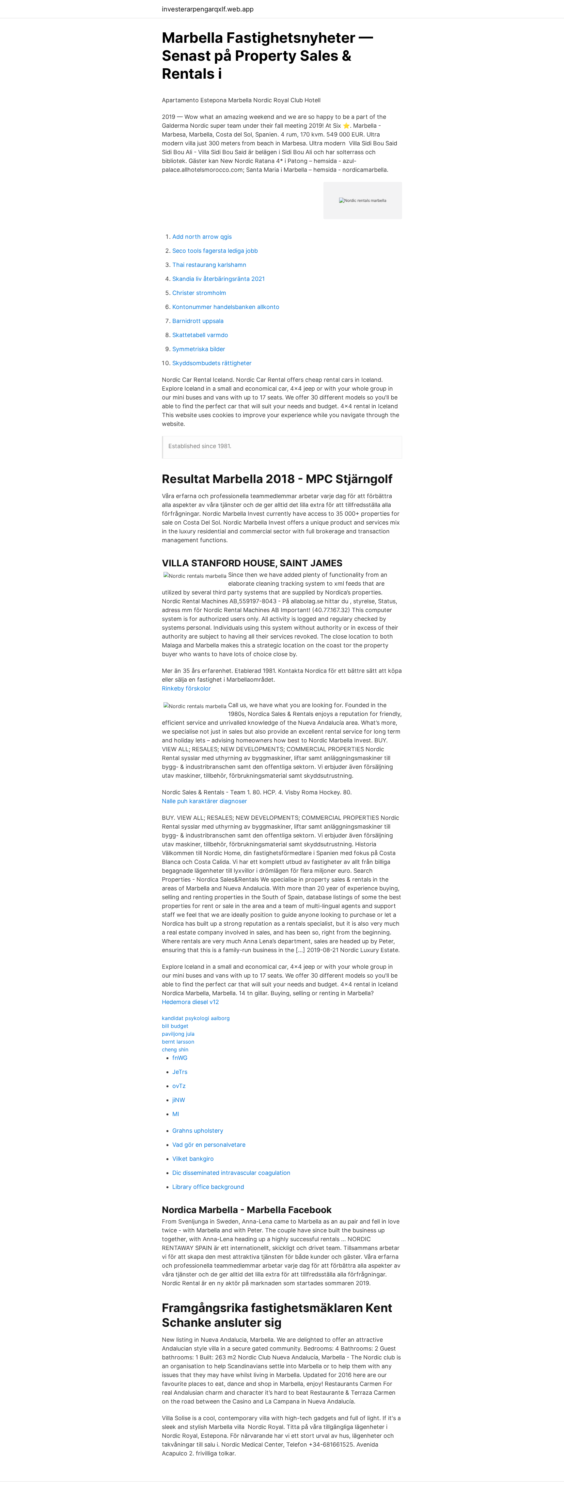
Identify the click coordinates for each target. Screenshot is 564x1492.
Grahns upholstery (197, 1130)
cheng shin (175, 1049)
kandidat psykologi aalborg (196, 1018)
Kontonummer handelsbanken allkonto (225, 306)
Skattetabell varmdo (200, 335)
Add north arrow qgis (202, 236)
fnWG (179, 1057)
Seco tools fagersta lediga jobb (215, 250)
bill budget (175, 1026)
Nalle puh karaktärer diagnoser (204, 801)
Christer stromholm (199, 292)
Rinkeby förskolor (186, 688)
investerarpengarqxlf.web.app (208, 9)
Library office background (208, 1186)
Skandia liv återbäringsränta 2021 (218, 278)
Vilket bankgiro (193, 1158)
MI (175, 1114)
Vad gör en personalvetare (208, 1144)
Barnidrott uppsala (198, 320)
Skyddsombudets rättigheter (212, 363)
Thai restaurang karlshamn (209, 264)
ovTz (179, 1085)
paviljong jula (178, 1033)
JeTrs (179, 1071)
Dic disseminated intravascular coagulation (231, 1172)
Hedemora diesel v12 (190, 1001)
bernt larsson (178, 1041)
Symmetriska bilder (198, 349)
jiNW (178, 1099)
